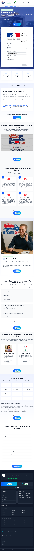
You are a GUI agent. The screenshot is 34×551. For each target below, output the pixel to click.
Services (24, 2)
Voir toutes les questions (17, 466)
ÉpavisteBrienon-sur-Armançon (27, 385)
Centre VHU (27, 495)
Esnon (24, 102)
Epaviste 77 (13, 510)
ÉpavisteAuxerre (26, 393)
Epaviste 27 (23, 520)
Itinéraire (17, 487)
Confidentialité (4, 499)
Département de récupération (12, 51)
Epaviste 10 (13, 520)
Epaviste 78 (23, 510)
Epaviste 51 (23, 522)
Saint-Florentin (14, 105)
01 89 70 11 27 (10, 2)
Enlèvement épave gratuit (21, 499)
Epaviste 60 (3, 524)
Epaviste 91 (3, 512)
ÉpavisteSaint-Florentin (16, 389)
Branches (4, 106)
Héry (18, 104)
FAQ (28, 2)
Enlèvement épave (28, 497)
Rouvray (7, 105)
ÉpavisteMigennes (15, 384)
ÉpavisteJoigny (4, 393)
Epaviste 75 (3, 510)
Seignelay (8, 104)
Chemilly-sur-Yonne (14, 104)
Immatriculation (10, 43)
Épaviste (19, 493)
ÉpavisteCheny (4, 384)
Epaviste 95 (13, 514)
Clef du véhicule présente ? (11, 55)
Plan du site (31, 549)
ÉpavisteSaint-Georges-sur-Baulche (16, 394)
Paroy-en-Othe (22, 104)
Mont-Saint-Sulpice (15, 102)
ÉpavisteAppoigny (5, 389)
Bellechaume (23, 105)
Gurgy (26, 104)
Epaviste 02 (3, 520)
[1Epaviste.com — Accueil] (3, 475)
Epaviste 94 (3, 514)
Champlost (8, 106)
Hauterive (10, 102)
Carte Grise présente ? (10, 59)
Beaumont (20, 102)
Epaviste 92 (13, 512)
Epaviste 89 (23, 524)
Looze (27, 105)
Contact (32, 2)
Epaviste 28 (3, 522)
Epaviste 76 (13, 524)
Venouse (19, 105)
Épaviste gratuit (28, 493)
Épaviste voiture (20, 495)
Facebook (5, 541)
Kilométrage (9, 47)
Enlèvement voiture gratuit (28, 499)
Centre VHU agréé (21, 497)
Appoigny (10, 105)
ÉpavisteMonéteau (27, 389)
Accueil (21, 2)
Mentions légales (4, 497)
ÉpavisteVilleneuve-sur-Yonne (16, 398)
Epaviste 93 (23, 512)
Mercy (4, 105)
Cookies (3, 501)
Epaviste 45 (13, 522)
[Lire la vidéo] (17, 142)
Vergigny (28, 104)
